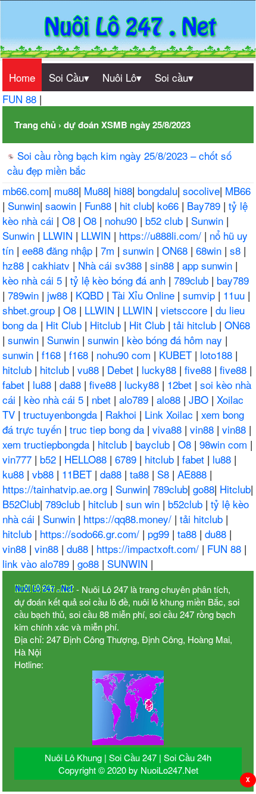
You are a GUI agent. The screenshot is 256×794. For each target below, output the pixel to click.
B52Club (21, 503)
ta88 (141, 473)
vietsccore (185, 309)
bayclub (154, 444)
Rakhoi (122, 414)
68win (210, 250)
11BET (78, 473)
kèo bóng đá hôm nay (176, 339)
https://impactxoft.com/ (149, 548)
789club (192, 280)
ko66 (169, 205)
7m (109, 250)
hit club (136, 205)
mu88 (66, 190)
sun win (144, 503)
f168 (53, 354)
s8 (236, 250)
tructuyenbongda (61, 414)
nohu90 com (125, 354)
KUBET (177, 354)
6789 (127, 459)
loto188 (217, 354)
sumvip (200, 295)
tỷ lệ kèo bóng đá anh (119, 280)
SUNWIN (129, 563)
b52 (49, 459)
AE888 (193, 473)
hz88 (14, 265)
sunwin (140, 250)
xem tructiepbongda (47, 444)
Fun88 (99, 205)
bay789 (233, 280)
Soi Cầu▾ (69, 77)
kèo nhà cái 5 (33, 280)
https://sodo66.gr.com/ (91, 533)
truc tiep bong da (108, 429)
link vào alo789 (37, 563)
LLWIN (59, 235)
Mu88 (96, 190)
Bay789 (205, 205)
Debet (121, 369)
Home (22, 77)
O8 (70, 220)
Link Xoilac (170, 414)
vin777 (18, 459)
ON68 (176, 250)
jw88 (58, 295)
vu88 (89, 369)
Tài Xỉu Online (144, 295)
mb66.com (25, 190)
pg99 (160, 533)
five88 (199, 369)
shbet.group (30, 309)
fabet (14, 384)
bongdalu (157, 190)
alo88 (170, 399)
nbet (103, 399)
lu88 (43, 384)
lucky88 (160, 369)
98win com (224, 444)
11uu (235, 295)
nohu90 (122, 220)
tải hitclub (196, 324)
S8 (164, 473)
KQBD (91, 295)
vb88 (44, 473)
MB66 (238, 190)
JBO (200, 399)
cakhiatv (52, 265)
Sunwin (24, 205)
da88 (72, 384)
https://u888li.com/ (161, 235)
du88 (217, 533)
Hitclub (107, 324)
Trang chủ (35, 124)
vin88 (203, 429)
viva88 (168, 429)
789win (25, 295)
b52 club (165, 220)
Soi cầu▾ (174, 77)
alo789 (135, 399)
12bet (181, 384)
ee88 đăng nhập (58, 250)
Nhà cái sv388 (111, 265)
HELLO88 (87, 459)
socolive (201, 190)
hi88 (123, 190)
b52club (186, 503)
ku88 (14, 473)
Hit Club (65, 324)
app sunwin (208, 265)
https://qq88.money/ (128, 518)
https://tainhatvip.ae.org (56, 488)
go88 (203, 488)
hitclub (18, 369)
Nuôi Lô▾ (122, 77)
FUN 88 (20, 98)
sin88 (163, 265)
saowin (62, 205)
